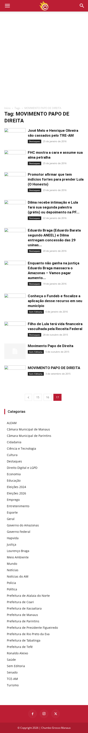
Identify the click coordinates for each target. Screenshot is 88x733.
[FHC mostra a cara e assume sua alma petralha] (15, 158)
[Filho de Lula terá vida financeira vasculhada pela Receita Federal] (15, 329)
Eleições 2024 (16, 487)
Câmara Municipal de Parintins (29, 436)
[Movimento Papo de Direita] (15, 351)
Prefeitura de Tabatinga (23, 640)
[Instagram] (44, 714)
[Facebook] (32, 714)
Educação (14, 480)
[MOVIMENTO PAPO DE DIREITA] (15, 369)
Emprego (13, 500)
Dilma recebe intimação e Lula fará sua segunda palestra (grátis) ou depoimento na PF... (53, 207)
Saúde (11, 660)
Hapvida (13, 538)
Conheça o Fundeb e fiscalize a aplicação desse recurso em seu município (55, 301)
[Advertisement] (44, 60)
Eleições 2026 (16, 493)
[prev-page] (28, 397)
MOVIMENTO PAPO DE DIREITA (54, 368)
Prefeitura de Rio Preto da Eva (28, 634)
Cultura (12, 455)
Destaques (34, 141)
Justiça (11, 544)
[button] (82, 6)
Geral (11, 519)
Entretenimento (18, 506)
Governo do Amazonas (23, 525)
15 (37, 397)
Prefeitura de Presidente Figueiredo (32, 628)
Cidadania (14, 442)
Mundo (12, 564)
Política (12, 589)
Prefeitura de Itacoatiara (24, 608)
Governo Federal (18, 532)
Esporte (12, 512)
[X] (55, 714)
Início (7, 108)
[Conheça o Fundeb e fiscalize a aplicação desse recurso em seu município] (15, 301)
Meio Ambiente (18, 557)
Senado (12, 672)
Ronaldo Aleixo (17, 653)
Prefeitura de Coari (20, 602)
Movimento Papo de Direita (50, 346)
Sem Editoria (36, 311)
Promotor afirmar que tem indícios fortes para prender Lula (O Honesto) (56, 179)
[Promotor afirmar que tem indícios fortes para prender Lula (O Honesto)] (15, 180)
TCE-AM (12, 679)
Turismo (13, 685)
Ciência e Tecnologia (21, 448)
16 (47, 397)
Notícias (12, 570)
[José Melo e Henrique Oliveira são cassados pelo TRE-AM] (15, 136)
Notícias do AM (17, 576)
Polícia (11, 583)
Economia (14, 474)
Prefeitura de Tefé (20, 647)
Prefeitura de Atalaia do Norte (28, 596)
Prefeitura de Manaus (22, 615)
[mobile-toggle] (7, 6)
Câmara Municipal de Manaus (28, 429)
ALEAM (12, 423)
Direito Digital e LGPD (22, 468)
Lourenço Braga (18, 551)
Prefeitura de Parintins (23, 621)
